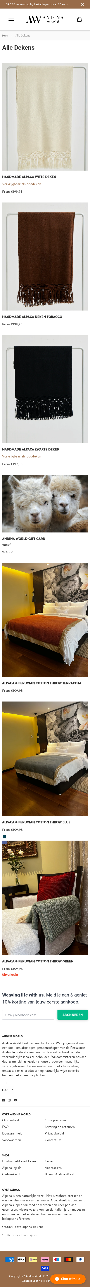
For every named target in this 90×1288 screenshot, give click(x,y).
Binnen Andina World (59, 1174)
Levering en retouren (60, 1127)
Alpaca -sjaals (11, 1168)
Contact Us (53, 1140)
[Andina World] (45, 19)
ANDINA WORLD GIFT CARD (23, 539)
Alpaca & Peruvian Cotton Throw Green (37, 961)
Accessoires (53, 1168)
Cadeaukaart (11, 1174)
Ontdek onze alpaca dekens (23, 1227)
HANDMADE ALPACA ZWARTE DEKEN (30, 449)
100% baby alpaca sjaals (20, 1235)
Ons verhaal (10, 1120)
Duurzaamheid (12, 1133)
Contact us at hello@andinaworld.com (45, 1281)
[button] (68, 1279)
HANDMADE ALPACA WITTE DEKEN (29, 177)
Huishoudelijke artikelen (19, 1161)
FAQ (5, 1127)
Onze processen (56, 1120)
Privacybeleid (54, 1133)
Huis (5, 35)
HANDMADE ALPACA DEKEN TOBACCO (32, 317)
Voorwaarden (11, 1140)
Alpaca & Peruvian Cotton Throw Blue (36, 822)
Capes (49, 1161)
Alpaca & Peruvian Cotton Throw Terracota (41, 683)
